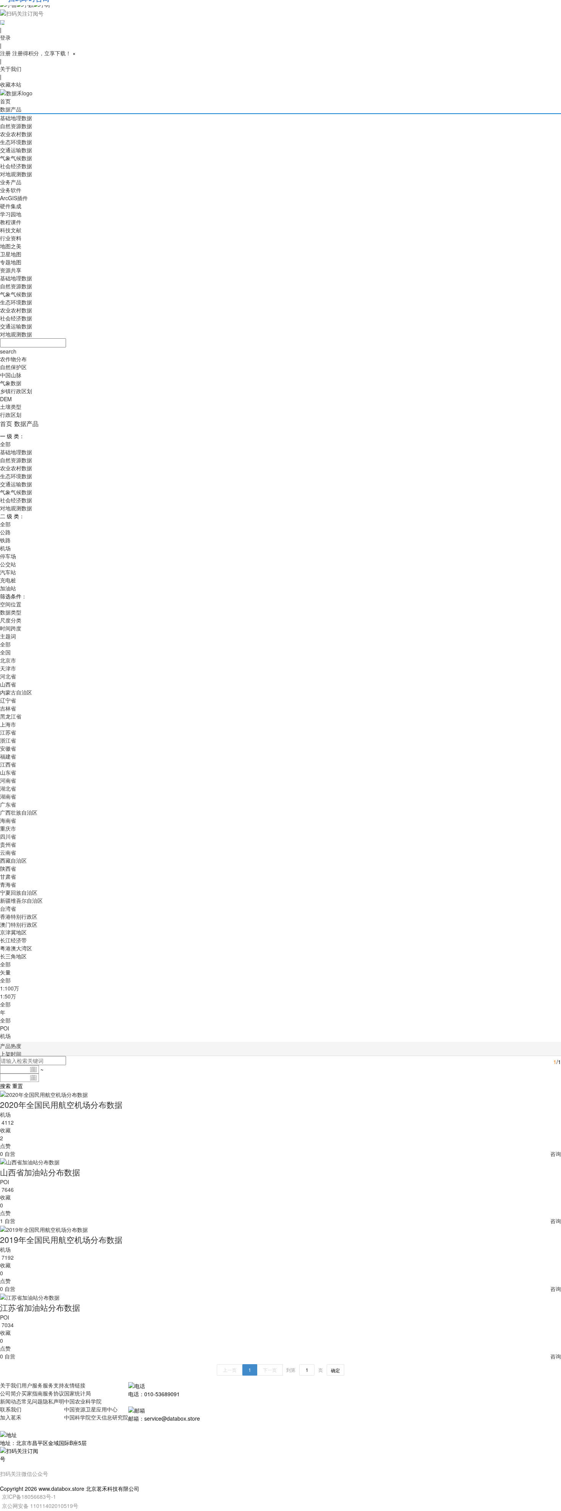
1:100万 (9, 988)
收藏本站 (10, 84)
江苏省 (8, 732)
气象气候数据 (16, 158)
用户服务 (32, 1385)
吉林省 (8, 708)
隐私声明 (53, 1401)
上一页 (230, 1369)
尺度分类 (10, 620)
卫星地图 (10, 254)
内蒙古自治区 (16, 692)
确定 (335, 1370)
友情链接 (74, 1385)
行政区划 (10, 414)
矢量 (5, 972)
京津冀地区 (13, 932)
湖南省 (8, 796)
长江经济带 (13, 940)
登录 (5, 37)
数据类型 (10, 612)
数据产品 (10, 109)
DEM (6, 399)
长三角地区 (13, 956)
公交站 (8, 564)
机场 (5, 548)
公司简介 (10, 1393)
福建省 (8, 756)
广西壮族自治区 (18, 812)
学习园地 (10, 214)
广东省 (8, 804)
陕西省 (8, 868)
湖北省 (8, 788)
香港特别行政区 (18, 916)
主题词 (8, 636)
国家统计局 (77, 1393)
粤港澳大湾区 (16, 948)
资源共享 (10, 270)
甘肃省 (8, 876)
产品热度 (10, 1046)
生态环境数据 (16, 142)
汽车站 (8, 572)
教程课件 (10, 222)
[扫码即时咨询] (280, 13)
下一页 (270, 1369)
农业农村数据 (16, 134)
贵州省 (8, 844)
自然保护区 (13, 367)
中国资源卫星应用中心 (91, 1409)
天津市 (8, 668)
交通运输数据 (16, 150)
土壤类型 (10, 406)
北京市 (8, 660)
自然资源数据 (16, 126)
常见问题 (32, 1401)
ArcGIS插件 (14, 198)
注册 (5, 53)
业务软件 (10, 190)
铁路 (5, 540)
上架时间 (10, 1054)
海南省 (8, 820)
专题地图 (10, 262)
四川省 (8, 836)
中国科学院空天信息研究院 (96, 1417)
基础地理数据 (16, 118)
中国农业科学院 (83, 1401)
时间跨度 (10, 628)
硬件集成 (10, 206)
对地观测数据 (16, 174)
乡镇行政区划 (16, 391)
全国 (5, 652)
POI (4, 1028)
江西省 (8, 764)
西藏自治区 (13, 860)
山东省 (8, 772)
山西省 (8, 684)
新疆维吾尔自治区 (21, 900)
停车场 (8, 556)
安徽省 (8, 748)
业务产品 (10, 182)
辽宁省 (8, 700)
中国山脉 (10, 375)
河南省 (8, 780)
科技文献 (10, 230)
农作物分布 (13, 359)
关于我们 (10, 68)
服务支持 (53, 1385)
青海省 (8, 884)
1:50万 (8, 996)
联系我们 (10, 1409)
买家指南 (32, 1393)
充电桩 (8, 580)
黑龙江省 (10, 716)
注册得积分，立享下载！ (41, 53)
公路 (5, 532)
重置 (17, 1086)
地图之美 (10, 246)
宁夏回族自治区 (18, 892)
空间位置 (10, 604)
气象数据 (10, 383)
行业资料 (10, 238)
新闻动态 (10, 1401)
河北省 (8, 676)
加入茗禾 (10, 1417)
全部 (5, 444)
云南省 (8, 852)
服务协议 (53, 1393)
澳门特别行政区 (18, 924)
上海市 (8, 724)
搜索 (5, 1086)
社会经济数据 (16, 166)
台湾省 (8, 908)
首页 (5, 101)
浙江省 (8, 740)
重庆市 (8, 828)
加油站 (8, 588)
